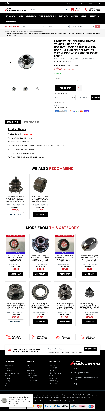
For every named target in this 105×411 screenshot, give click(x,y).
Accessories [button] (11, 21)
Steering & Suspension (12, 373)
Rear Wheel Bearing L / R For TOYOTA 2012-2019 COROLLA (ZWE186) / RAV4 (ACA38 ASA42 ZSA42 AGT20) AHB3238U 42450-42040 (89, 308)
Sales (6, 386)
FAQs (68, 3)
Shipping (52, 370)
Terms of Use (53, 378)
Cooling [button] (84, 16)
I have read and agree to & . (65, 352)
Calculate (96, 97)
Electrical (8, 383)
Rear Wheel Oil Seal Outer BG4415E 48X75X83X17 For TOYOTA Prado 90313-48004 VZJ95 (64, 258)
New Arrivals (10, 16)
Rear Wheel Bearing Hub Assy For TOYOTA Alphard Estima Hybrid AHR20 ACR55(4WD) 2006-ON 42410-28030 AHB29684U (65, 307)
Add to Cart (65, 88)
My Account (31, 370)
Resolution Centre (32, 380)
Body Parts (8, 375)
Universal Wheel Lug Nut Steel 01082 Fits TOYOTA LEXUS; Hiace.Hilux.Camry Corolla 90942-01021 (89, 258)
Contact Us (30, 368)
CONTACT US (78, 3)
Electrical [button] (94, 16)
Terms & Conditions (67, 352)
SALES (20, 16)
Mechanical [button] (31, 16)
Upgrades (8, 368)
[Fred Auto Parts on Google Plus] (10, 3)
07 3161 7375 (94, 10)
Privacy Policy (78, 352)
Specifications (31, 122)
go (98, 26)
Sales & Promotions (55, 373)
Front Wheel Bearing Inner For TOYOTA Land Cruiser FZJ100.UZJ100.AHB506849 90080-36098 (40, 306)
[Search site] (67, 9)
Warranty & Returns (55, 368)
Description (13, 122)
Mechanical (8, 370)
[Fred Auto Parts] (15, 9)
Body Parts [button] (63, 16)
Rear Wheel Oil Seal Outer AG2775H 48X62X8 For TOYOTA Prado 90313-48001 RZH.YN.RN (15, 258)
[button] (79, 88)
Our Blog (51, 375)
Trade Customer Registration (32, 377)
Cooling (7, 381)
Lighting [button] (74, 16)
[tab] (13, 122)
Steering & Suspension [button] (47, 16)
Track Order (31, 373)
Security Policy (54, 383)
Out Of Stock (15, 215)
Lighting (7, 378)
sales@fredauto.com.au (82, 373)
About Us (52, 365)
